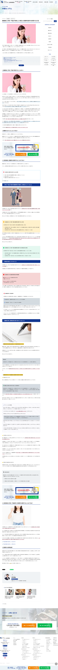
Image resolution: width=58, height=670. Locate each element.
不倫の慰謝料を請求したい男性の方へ (9, 544)
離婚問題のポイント (49, 643)
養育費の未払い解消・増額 (25, 647)
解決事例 (51, 2)
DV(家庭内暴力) (53, 58)
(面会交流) (38, 646)
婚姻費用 (49, 38)
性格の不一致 (46, 56)
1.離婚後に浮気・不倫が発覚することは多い (9, 57)
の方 (19, 2)
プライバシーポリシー (2, 663)
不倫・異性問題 (53, 56)
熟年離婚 (47, 649)
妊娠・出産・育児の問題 (53, 65)
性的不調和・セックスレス (46, 60)
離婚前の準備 (48, 642)
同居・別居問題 (46, 64)
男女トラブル (50, 50)
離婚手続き (50, 30)
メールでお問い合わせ (21, 154)
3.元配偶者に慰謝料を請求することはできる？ (9, 59)
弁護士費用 (46, 2)
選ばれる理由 (35, 2)
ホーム (14, 637)
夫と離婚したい (24, 640)
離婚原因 (49, 27)
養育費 (50, 41)
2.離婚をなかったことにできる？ (7, 58)
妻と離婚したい (35, 640)
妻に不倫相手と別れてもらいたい (37, 653)
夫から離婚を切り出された (25, 639)
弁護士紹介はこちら (15, 579)
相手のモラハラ (46, 58)
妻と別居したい (35, 642)
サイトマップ (8, 663)
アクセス (5, 645)
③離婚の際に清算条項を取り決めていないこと (10, 62)
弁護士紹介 (41, 2)
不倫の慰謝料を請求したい (26, 650)
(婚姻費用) (25, 644)
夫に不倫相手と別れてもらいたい (26, 653)
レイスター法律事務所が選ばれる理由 (16, 640)
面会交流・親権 (49, 44)
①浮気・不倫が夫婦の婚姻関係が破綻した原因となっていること (13, 60)
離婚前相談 (50, 33)
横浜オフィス (5, 655)
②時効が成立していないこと (8, 61)
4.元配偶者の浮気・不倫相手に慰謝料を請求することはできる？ (12, 63)
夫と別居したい (24, 642)
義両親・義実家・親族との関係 (46, 62)
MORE (21, 65)
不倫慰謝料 (50, 47)
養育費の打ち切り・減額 (36, 647)
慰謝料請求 (48, 645)
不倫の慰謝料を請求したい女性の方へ (9, 541)
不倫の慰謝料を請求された (26, 656)
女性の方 (22, 637)
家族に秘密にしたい (25, 657)
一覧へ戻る (4, 603)
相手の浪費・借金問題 (53, 60)
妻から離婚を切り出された (37, 639)
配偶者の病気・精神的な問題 (53, 62)
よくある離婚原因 (48, 639)
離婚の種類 (48, 640)
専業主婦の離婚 (24, 646)
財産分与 (49, 36)
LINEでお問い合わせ (33, 154)
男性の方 (34, 637)
